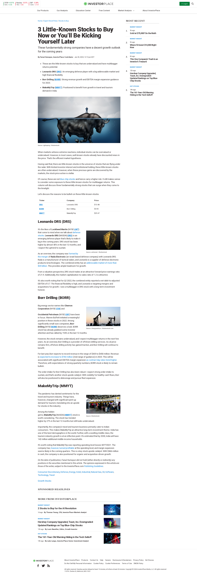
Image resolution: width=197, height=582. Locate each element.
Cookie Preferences (112, 563)
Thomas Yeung (52, 512)
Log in (185, 4)
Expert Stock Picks (50, 21)
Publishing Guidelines (93, 466)
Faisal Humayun (46, 57)
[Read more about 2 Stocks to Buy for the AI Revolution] (112, 509)
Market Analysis (125, 10)
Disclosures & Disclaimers (122, 560)
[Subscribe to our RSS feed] (48, 565)
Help (101, 560)
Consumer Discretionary (49, 472)
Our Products (43, 10)
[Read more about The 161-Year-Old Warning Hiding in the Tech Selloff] (112, 538)
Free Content (104, 10)
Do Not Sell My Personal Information (78, 563)
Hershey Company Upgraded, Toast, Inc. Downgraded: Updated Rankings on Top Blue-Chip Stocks (144, 77)
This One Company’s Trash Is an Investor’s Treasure (144, 60)
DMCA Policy (138, 563)
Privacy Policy (138, 560)
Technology (43, 475)
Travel (52, 475)
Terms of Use (127, 563)
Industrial (86, 472)
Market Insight (44, 505)
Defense (64, 472)
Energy (72, 472)
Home (40, 21)
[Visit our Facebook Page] (38, 565)
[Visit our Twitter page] (43, 565)
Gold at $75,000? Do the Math (143, 33)
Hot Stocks (42, 534)
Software (109, 472)
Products (84, 560)
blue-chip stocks (67, 179)
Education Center (83, 10)
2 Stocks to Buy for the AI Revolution (57, 508)
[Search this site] (192, 3)
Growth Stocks (44, 481)
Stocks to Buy (64, 21)
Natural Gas (96, 472)
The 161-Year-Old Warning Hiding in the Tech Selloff (65, 537)
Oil (103, 472)
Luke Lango (51, 541)
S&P (31, 3)
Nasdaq (19, 3)
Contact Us (94, 560)
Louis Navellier (53, 529)
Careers (108, 560)
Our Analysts (62, 10)
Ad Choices (149, 560)
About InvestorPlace (151, 10)
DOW (6, 3)
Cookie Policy (98, 563)
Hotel (78, 472)
